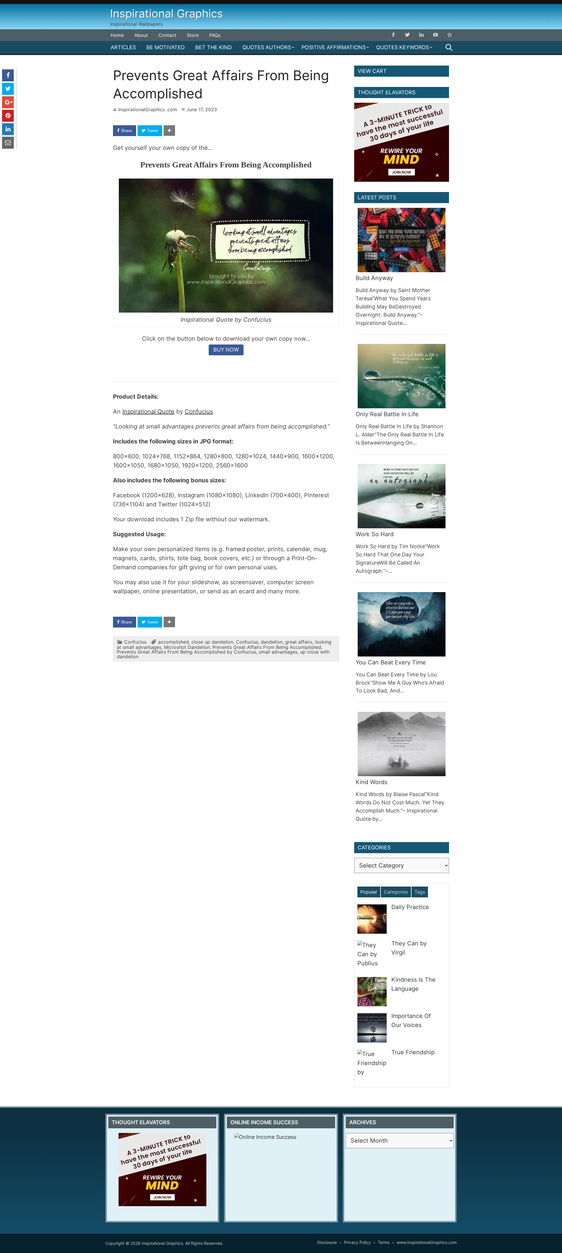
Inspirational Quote (148, 411)
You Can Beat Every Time (391, 662)
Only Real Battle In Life (387, 414)
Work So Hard (375, 534)
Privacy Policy (357, 1242)
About (141, 35)
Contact (167, 35)
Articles (123, 47)
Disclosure (327, 1242)
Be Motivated (165, 47)
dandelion (271, 642)
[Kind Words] (402, 744)
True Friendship (413, 1052)
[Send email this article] (8, 143)
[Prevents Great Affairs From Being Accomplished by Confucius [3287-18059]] (226, 310)
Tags (419, 892)
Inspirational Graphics (166, 13)
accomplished (173, 642)
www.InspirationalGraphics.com (427, 1242)
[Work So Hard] (402, 496)
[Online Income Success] (281, 1174)
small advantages (278, 652)
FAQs (214, 35)
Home (117, 35)
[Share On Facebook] (8, 75)
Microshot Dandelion (187, 647)
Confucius (199, 411)
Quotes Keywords (402, 47)
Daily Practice (410, 907)
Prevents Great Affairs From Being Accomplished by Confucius (186, 652)
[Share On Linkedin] (8, 129)
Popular (368, 892)
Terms (384, 1242)
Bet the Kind (213, 47)
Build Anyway (374, 278)
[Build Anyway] (402, 240)
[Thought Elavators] (401, 142)
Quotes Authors (266, 47)
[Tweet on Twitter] (8, 89)
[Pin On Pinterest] (8, 116)
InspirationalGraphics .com (147, 109)
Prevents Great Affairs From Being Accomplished (267, 647)
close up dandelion (212, 642)
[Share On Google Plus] (8, 102)
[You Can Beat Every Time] (402, 624)
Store (193, 35)
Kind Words (371, 782)
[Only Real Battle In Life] (402, 376)
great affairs (298, 642)
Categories (396, 892)
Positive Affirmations (333, 47)
